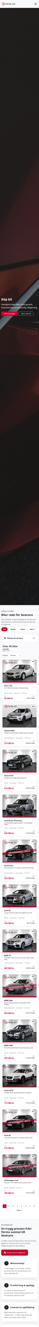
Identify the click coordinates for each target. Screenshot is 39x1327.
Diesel (22, 629)
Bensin (13, 629)
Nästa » (19, 1210)
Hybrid (32, 629)
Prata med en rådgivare (16, 1252)
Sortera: (5, 655)
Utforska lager (9, 313)
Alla (4, 629)
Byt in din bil (26, 313)
